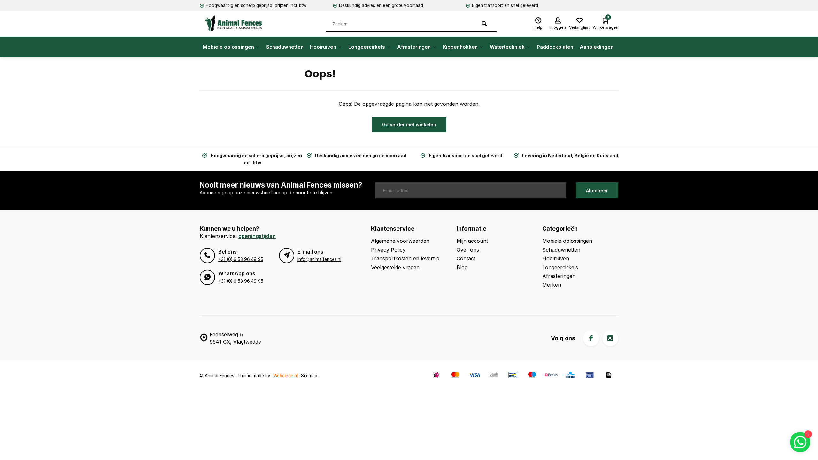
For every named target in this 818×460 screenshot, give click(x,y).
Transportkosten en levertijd (405, 258)
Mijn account (472, 241)
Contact (466, 258)
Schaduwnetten (285, 47)
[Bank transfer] (494, 375)
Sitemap (309, 375)
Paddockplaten (555, 47)
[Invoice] (609, 375)
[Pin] (590, 375)
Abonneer (597, 190)
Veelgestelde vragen (395, 267)
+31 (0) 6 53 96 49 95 (240, 259)
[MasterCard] (455, 375)
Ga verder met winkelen (409, 124)
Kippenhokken (460, 47)
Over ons (468, 250)
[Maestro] (532, 375)
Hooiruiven (323, 47)
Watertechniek (507, 47)
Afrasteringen (414, 47)
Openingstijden (257, 236)
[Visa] (474, 375)
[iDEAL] (436, 375)
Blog (462, 267)
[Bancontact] (513, 375)
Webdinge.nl (285, 375)
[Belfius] (551, 375)
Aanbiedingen (597, 47)
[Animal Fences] (238, 23)
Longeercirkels (366, 47)
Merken (551, 284)
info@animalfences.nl (319, 259)
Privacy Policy (388, 250)
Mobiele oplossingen (228, 47)
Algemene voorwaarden (400, 241)
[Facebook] (591, 338)
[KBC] (570, 375)
